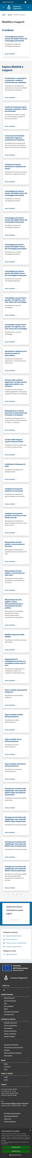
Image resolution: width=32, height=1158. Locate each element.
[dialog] (16, 1143)
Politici (6, 1009)
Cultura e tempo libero (10, 1025)
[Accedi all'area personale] (25, 2)
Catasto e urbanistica (10, 1034)
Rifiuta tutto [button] (16, 1151)
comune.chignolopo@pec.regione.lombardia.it (15, 1103)
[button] (16, 1155)
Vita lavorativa (8, 1028)
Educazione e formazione (11, 1045)
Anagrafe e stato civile (10, 1023)
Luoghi (6, 1077)
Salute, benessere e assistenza (13, 1053)
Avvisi (5, 1069)
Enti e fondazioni (9, 1006)
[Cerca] (28, 7)
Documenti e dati (9, 1014)
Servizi (10, 15)
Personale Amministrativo (11, 1012)
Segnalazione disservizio (11, 1116)
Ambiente (7, 1050)
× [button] (30, 1130)
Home (3, 15)
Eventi (6, 1080)
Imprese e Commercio (10, 1031)
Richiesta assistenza (10, 1121)
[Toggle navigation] (3, 7)
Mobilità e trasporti (9, 1036)
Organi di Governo (9, 998)
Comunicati (7, 1067)
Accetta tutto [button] (16, 1147)
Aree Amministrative (10, 1001)
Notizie (6, 1064)
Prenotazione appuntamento (12, 1113)
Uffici (5, 1003)
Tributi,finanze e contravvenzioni (13, 1047)
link (7, 1143)
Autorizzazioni (8, 1055)
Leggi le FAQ (7, 1119)
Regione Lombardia (8, 2)
